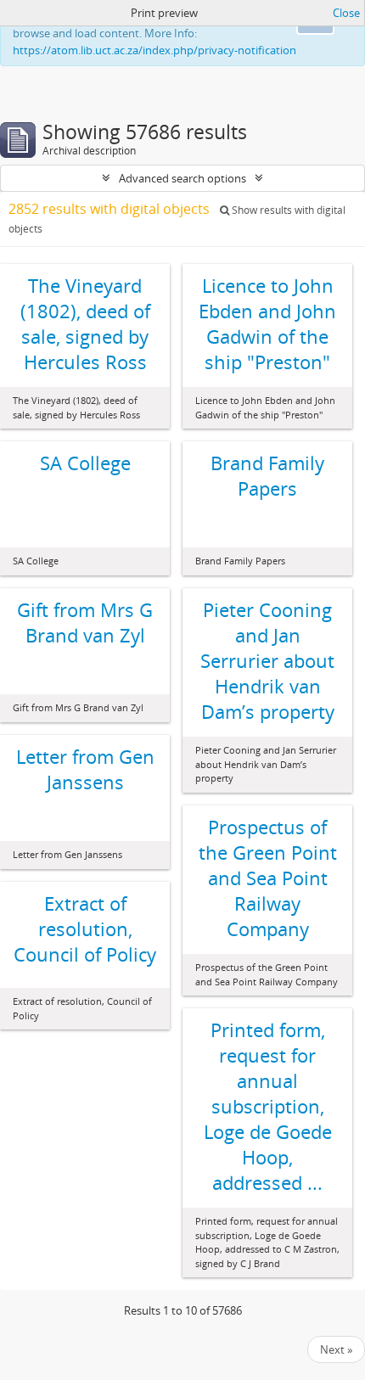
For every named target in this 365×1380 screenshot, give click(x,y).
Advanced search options (182, 178)
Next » (336, 1349)
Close (346, 12)
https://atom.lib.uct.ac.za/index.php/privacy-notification (154, 50)
